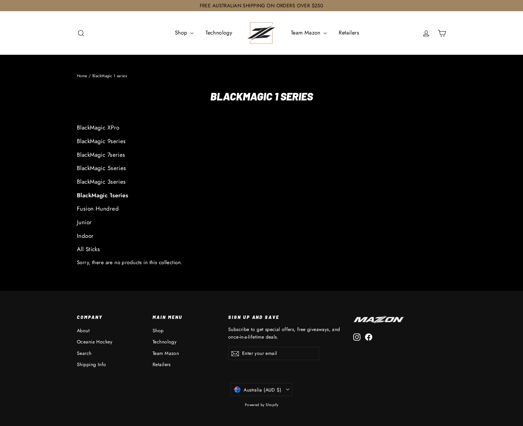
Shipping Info (91, 364)
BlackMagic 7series (101, 155)
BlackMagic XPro (98, 127)
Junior (84, 222)
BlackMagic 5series (101, 168)
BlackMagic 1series (102, 195)
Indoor (85, 236)
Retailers (349, 33)
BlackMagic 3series (101, 182)
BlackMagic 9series (101, 141)
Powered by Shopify (261, 405)
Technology (219, 33)
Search (84, 353)
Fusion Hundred (98, 209)
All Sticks (88, 249)
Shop (182, 33)
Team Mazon (306, 33)
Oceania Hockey (94, 341)
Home (82, 76)
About (83, 330)
